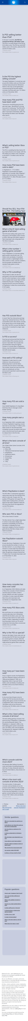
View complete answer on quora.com (10, 734)
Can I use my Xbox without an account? (12, 896)
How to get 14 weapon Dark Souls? (13, 893)
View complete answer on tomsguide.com (11, 534)
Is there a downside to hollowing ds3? (13, 833)
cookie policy (18, 1008)
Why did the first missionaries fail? (13, 847)
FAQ (6, 1015)
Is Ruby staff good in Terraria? (12, 908)
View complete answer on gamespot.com (10, 628)
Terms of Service (19, 1014)
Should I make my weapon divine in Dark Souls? (14, 844)
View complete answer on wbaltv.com (10, 244)
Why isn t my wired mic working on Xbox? (13, 821)
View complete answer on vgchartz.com (10, 52)
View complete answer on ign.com (9, 118)
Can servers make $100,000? (12, 850)
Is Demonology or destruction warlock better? (12, 911)
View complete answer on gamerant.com (10, 160)
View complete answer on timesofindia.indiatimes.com (13, 290)
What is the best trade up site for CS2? (13, 920)
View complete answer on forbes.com (10, 353)
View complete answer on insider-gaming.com (12, 413)
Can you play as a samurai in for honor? (13, 829)
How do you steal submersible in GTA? (13, 904)
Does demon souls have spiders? (13, 841)
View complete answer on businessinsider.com (12, 509)
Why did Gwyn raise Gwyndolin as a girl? (14, 837)
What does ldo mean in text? (12, 923)
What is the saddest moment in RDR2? (12, 900)
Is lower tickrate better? (11, 917)
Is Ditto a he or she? (10, 914)
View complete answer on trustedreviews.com (11, 646)
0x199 (17, 975)
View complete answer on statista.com (10, 95)
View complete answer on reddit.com (10, 775)
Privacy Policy (9, 1014)
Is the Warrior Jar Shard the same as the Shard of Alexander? (14, 825)
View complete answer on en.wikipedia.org (11, 267)
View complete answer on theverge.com (10, 376)
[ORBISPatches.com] (13, 2)
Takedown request (7, 50)
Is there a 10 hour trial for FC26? (13, 853)
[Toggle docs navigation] (2, 2)
